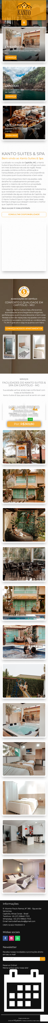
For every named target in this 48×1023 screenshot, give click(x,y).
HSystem (17, 1020)
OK (42, 959)
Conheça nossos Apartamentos (24, 328)
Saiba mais (11, 135)
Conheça (11, 57)
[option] (9, 347)
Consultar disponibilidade (24, 214)
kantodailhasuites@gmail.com (21, 921)
